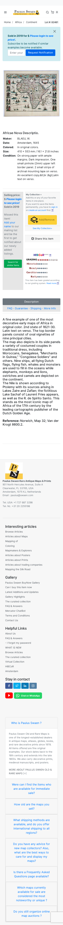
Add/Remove (46, 219)
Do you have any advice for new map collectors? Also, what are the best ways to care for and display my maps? (31, 852)
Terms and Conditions (17, 615)
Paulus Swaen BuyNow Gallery (22, 582)
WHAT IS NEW (13, 647)
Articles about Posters (17, 555)
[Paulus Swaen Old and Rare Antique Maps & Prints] (26, 12)
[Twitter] (17, 686)
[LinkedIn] (25, 686)
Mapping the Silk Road (17, 569)
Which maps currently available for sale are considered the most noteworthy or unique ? (31, 894)
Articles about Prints (16, 560)
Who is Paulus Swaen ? (26, 723)
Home (7, 22)
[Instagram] (33, 686)
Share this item (43, 238)
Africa (18, 22)
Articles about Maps (16, 536)
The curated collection (18, 601)
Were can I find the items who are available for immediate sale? (31, 789)
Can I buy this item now (18, 587)
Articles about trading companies (23, 564)
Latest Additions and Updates (21, 592)
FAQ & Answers (13, 606)
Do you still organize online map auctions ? (31, 913)
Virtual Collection (14, 661)
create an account (37, 210)
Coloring (10, 545)
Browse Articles (14, 531)
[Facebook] (9, 686)
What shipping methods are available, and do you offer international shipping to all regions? (31, 826)
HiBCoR (9, 666)
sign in (54, 207)
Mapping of (11, 541)
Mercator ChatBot (15, 610)
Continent (31, 22)
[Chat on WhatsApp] (28, 695)
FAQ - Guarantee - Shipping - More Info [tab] (31, 308)
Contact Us (11, 620)
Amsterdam (11, 671)
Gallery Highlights (15, 596)
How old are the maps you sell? (31, 806)
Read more (52, 283)
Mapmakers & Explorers (18, 550)
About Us (10, 633)
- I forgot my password (18, 642)
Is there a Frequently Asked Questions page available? (31, 874)
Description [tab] (31, 301)
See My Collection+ (42, 228)
